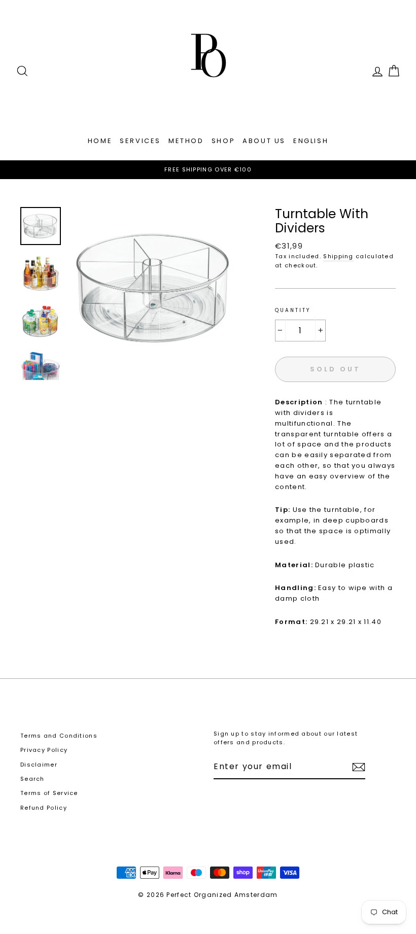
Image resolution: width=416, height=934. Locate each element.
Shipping (338, 256)
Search (32, 779)
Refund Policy (43, 808)
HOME (100, 141)
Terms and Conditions (58, 736)
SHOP (223, 141)
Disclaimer (38, 764)
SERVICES (140, 141)
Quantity (292, 310)
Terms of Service (49, 793)
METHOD (186, 141)
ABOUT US (264, 141)
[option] (208, 170)
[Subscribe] (358, 767)
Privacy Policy (43, 750)
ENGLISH (310, 141)
